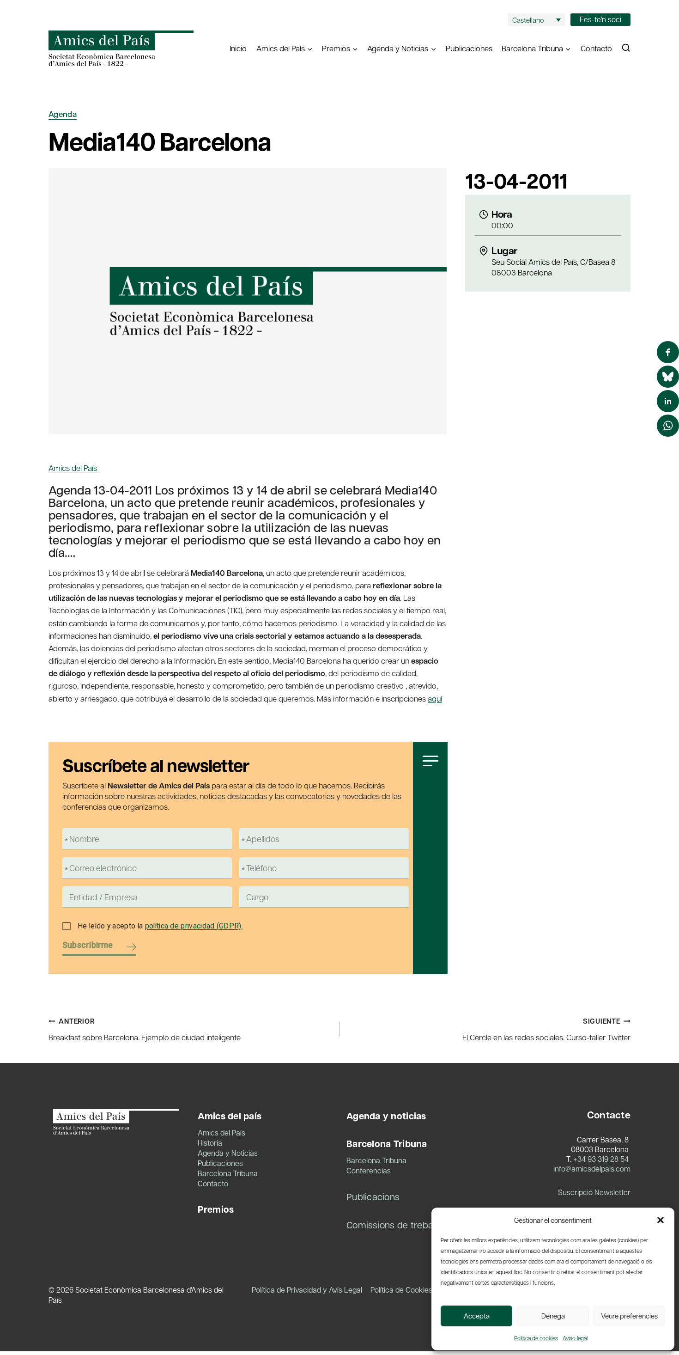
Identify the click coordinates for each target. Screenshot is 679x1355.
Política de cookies (536, 1338)
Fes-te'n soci (600, 19)
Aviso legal (575, 1338)
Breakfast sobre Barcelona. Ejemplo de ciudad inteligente (144, 1029)
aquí (435, 698)
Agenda (62, 114)
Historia (210, 1142)
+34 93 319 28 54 (601, 1159)
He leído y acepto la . (160, 926)
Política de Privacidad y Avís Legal (307, 1289)
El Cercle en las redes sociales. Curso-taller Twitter (546, 1029)
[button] (660, 1220)
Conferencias (368, 1170)
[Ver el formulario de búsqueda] (625, 48)
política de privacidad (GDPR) (193, 926)
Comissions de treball (391, 1225)
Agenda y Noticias (228, 1153)
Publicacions (373, 1196)
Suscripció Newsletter (594, 1192)
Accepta (477, 1315)
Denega (553, 1315)
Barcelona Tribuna (228, 1173)
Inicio (238, 48)
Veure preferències (629, 1315)
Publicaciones (469, 48)
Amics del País (72, 468)
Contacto (596, 48)
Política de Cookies (401, 1289)
